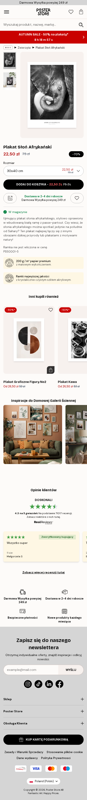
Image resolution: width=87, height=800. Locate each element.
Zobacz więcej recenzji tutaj (43, 572)
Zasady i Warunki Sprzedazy (23, 752)
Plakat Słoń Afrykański (50, 47)
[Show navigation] (6, 12)
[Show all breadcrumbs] (8, 47)
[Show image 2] (9, 81)
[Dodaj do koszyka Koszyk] (50, 370)
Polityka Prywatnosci (56, 758)
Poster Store (53, 789)
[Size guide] (10, 198)
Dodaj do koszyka (43, 184)
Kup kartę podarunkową (47, 739)
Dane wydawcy (27, 758)
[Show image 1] (9, 60)
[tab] (71, 12)
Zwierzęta (24, 47)
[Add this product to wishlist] (77, 198)
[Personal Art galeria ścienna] (32, 434)
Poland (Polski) (44, 781)
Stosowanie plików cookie (65, 752)
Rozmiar (9, 163)
